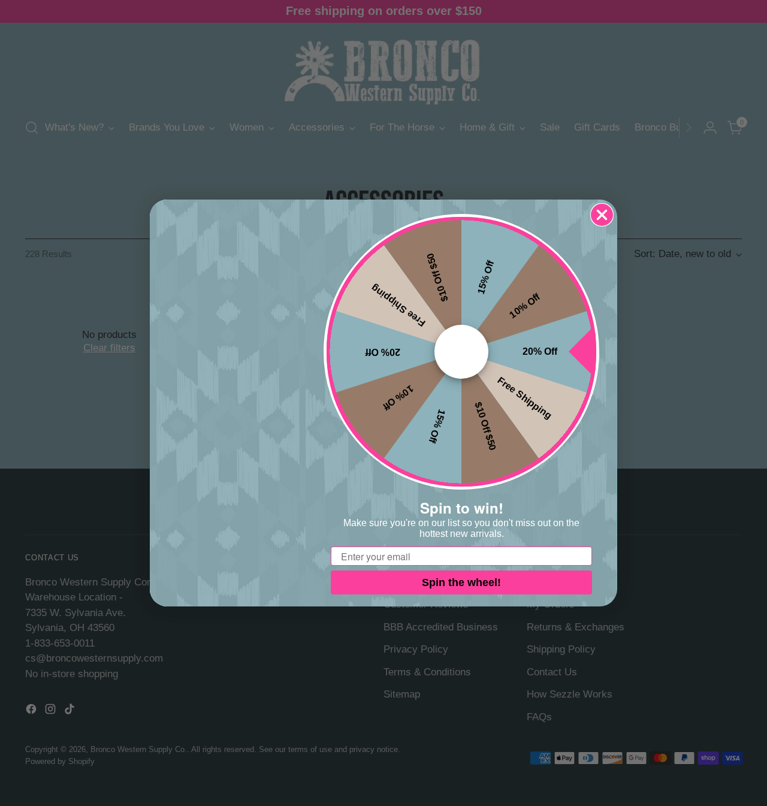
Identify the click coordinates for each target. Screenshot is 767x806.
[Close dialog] (601, 214)
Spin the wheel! (461, 582)
